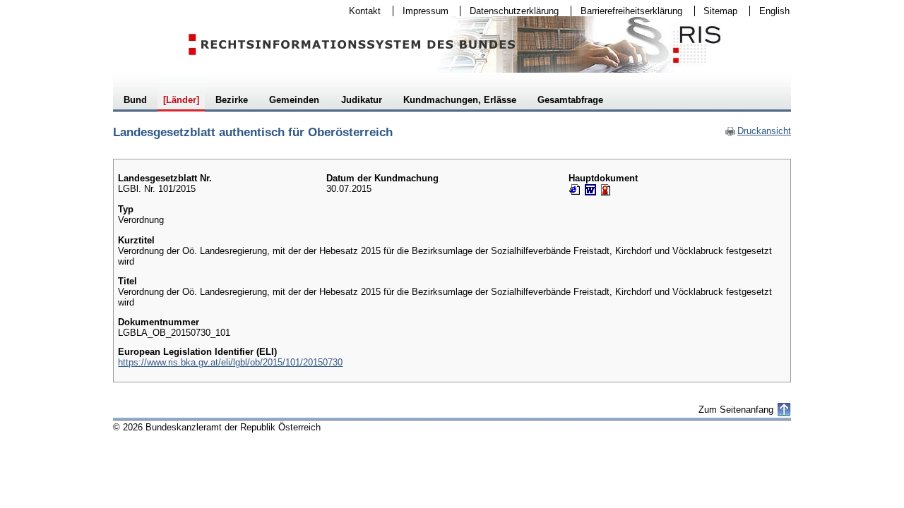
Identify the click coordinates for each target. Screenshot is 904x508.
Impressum (420, 11)
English (774, 11)
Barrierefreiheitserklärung (626, 11)
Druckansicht (758, 131)
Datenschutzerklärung (509, 11)
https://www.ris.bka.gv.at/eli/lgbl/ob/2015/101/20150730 (230, 362)
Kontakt (360, 11)
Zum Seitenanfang (735, 409)
